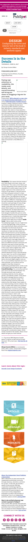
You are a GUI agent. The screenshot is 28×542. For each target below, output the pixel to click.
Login (14, 27)
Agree (13, 540)
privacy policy (22, 539)
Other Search (12, 33)
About (8, 23)
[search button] (5, 30)
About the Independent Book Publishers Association (13, 476)
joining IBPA (21, 497)
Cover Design (11, 369)
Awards (3, 369)
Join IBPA (17, 23)
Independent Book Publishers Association (14, 524)
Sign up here (22, 510)
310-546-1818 (9, 529)
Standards (18, 369)
